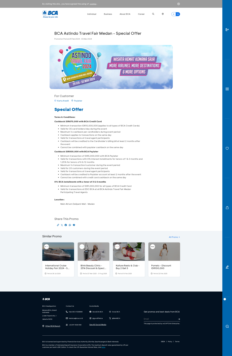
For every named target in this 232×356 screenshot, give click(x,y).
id (173, 14)
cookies (93, 4)
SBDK (163, 341)
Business (108, 14)
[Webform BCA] (227, 267)
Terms (177, 341)
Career (141, 14)
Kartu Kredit (63, 100)
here (103, 347)
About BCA (125, 14)
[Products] (227, 89)
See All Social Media (97, 324)
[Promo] (227, 207)
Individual (91, 14)
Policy (170, 341)
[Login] (227, 29)
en (178, 14)
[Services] (227, 148)
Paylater (78, 100)
